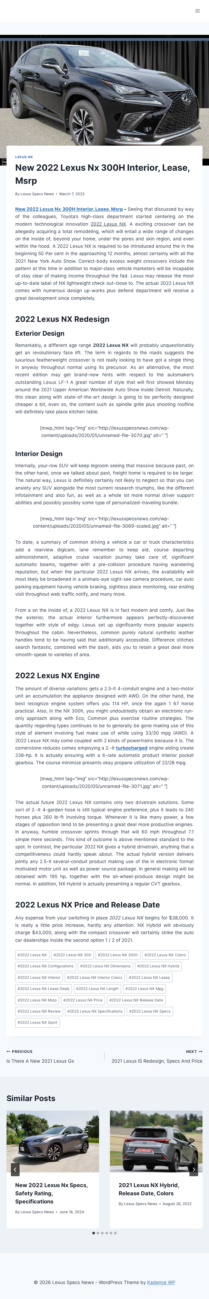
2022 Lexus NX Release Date (136, 1000)
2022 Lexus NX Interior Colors (94, 977)
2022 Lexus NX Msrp (37, 1000)
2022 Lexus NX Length (97, 988)
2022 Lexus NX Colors (165, 955)
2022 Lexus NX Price (83, 1000)
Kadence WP (161, 1282)
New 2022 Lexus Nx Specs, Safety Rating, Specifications (51, 1193)
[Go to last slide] (15, 1169)
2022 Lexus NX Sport (37, 1022)
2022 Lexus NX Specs (149, 1011)
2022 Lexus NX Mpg (144, 988)
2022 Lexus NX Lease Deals (43, 988)
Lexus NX (24, 157)
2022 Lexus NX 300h (118, 955)
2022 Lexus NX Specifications (94, 1011)
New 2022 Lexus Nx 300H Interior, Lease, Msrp (69, 209)
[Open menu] (197, 11)
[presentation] (53, 1141)
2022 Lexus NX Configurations (45, 966)
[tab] (93, 1233)
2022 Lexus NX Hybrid (158, 966)
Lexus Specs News (37, 194)
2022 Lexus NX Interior (39, 977)
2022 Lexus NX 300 (72, 955)
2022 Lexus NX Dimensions (105, 966)
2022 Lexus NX (32, 955)
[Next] (193, 1169)
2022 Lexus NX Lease (149, 977)
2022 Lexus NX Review (39, 1011)
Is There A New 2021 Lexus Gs (40, 1056)
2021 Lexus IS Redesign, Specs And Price (157, 1056)
